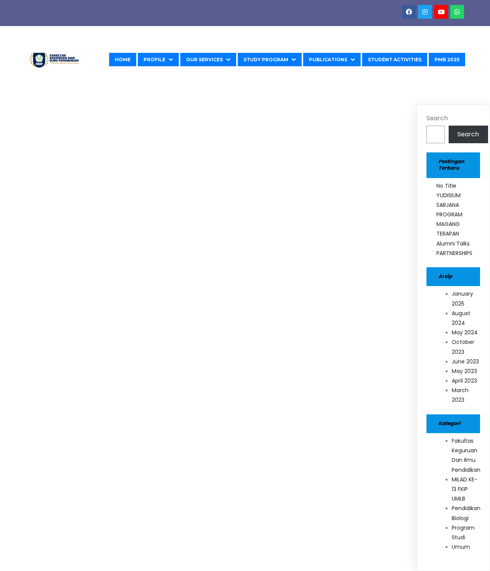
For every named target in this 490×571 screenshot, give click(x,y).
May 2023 (464, 371)
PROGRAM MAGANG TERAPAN (449, 224)
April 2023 (464, 380)
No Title (446, 186)
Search (437, 119)
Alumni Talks (453, 243)
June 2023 (465, 361)
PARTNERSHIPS (454, 253)
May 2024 (465, 332)
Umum (461, 547)
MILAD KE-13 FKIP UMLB (464, 489)
